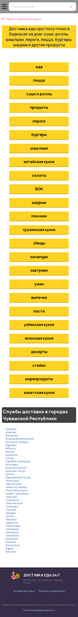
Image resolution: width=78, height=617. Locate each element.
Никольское (13, 484)
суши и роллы (39, 93)
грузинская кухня (39, 229)
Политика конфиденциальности (39, 610)
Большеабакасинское (20, 438)
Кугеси (10, 474)
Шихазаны (12, 535)
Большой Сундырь (17, 442)
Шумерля (12, 538)
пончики (39, 216)
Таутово (11, 509)
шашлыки (39, 148)
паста (39, 311)
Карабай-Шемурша (18, 461)
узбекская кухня (39, 324)
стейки (39, 365)
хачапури (39, 256)
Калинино (12, 455)
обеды (39, 243)
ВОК (39, 188)
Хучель (10, 516)
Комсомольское (16, 467)
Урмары (11, 513)
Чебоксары (13, 526)
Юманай (11, 542)
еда (39, 66)
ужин (39, 283)
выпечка (39, 297)
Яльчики (11, 551)
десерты (39, 351)
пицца (39, 80)
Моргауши (12, 480)
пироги (39, 121)
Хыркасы (11, 519)
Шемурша (12, 532)
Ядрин (10, 548)
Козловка (12, 464)
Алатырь (11, 429)
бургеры (39, 134)
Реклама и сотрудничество (51, 590)
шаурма (39, 202)
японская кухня (39, 338)
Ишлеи (10, 451)
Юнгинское (13, 545)
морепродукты (39, 378)
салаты (39, 175)
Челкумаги (12, 529)
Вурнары (11, 445)
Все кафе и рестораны (24, 590)
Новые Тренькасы (17, 493)
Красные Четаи (15, 471)
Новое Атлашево (16, 487)
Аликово (11, 432)
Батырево (12, 435)
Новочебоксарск (17, 490)
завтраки (39, 270)
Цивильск (12, 522)
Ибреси (11, 448)
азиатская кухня (39, 392)
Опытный (11, 497)
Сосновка (12, 506)
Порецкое (12, 500)
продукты (39, 107)
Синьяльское (14, 503)
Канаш (10, 458)
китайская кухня (39, 161)
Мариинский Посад (18, 477)
